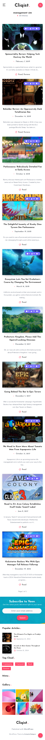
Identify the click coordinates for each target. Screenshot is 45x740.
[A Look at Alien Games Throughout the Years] (7, 648)
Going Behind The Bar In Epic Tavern (22, 392)
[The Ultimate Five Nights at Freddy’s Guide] (7, 637)
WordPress (28, 729)
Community (7, 664)
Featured (19, 664)
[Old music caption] (36, 695)
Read (20, 74)
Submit (23, 618)
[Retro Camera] (22, 695)
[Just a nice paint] (22, 708)
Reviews (27, 74)
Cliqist (22, 5)
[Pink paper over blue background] (8, 695)
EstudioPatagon (30, 734)
